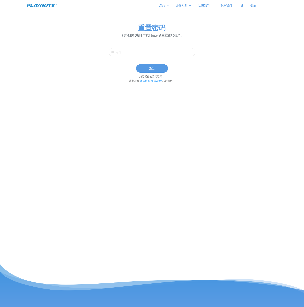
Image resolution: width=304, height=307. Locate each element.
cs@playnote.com (151, 81)
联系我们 (226, 5)
